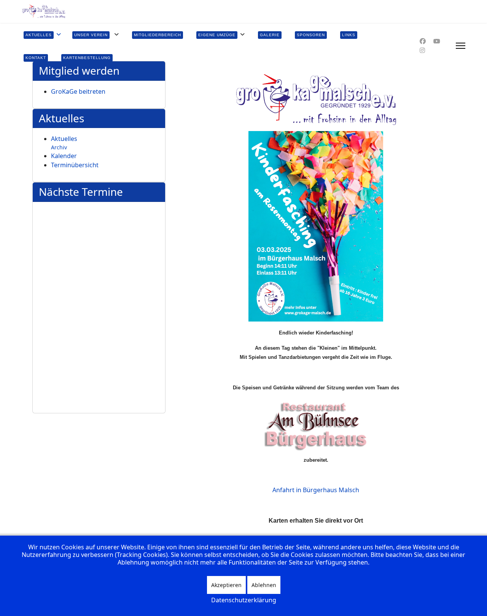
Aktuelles (64, 138)
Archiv (59, 147)
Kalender (64, 156)
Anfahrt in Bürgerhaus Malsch (315, 490)
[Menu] (460, 45)
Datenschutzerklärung (243, 600)
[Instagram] (422, 50)
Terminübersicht (75, 165)
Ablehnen (263, 585)
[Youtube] (436, 41)
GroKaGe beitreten (78, 91)
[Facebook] (423, 41)
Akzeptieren (226, 585)
